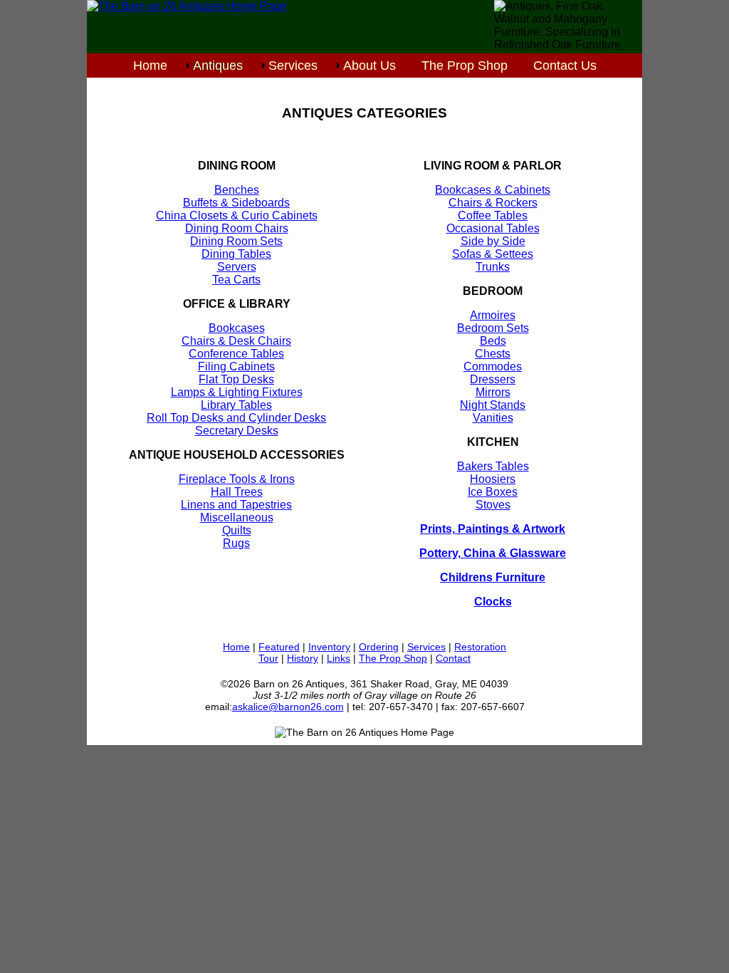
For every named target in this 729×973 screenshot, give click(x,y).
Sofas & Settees (492, 254)
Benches (236, 190)
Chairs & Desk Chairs (236, 341)
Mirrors (493, 392)
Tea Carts (236, 280)
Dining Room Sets (236, 241)
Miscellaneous (236, 517)
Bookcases (237, 328)
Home (150, 65)
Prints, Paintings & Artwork (492, 529)
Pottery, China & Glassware (492, 553)
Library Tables (236, 405)
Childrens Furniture (492, 577)
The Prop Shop (464, 65)
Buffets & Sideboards (236, 203)
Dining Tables (236, 254)
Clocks (493, 601)
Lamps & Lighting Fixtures (237, 392)
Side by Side (493, 241)
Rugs (236, 543)
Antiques (218, 65)
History (302, 658)
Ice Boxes (493, 492)
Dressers (492, 379)
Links (338, 658)
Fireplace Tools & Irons (237, 479)
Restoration (480, 646)
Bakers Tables (493, 466)
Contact (453, 658)
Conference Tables (236, 354)
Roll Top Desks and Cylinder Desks (236, 418)
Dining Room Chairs (236, 228)
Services (293, 65)
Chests (492, 354)
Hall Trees (237, 492)
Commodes (492, 366)
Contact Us (565, 65)
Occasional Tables (493, 228)
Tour (268, 658)
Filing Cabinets (236, 366)
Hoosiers (492, 479)
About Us (369, 65)
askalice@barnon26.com (288, 706)
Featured (279, 646)
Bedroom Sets (493, 328)
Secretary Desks (236, 431)
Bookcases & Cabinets (492, 190)
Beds (493, 341)
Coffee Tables (493, 215)
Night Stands (492, 405)
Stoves (493, 505)
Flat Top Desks (236, 379)
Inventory (329, 646)
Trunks (493, 267)
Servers (236, 267)
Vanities (493, 418)
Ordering (379, 646)
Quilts (236, 530)
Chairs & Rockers (493, 203)
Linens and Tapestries (236, 505)
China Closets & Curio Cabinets (237, 215)
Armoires (492, 315)
